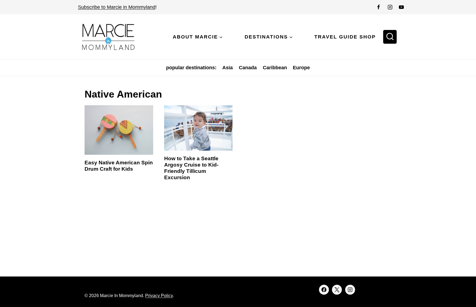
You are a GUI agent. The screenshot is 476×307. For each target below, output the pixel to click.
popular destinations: (191, 67)
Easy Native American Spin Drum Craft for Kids (119, 166)
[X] (337, 290)
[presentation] (119, 130)
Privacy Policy (159, 295)
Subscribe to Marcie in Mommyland (116, 7)
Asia (227, 67)
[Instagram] (390, 7)
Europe (301, 67)
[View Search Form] (390, 37)
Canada (248, 67)
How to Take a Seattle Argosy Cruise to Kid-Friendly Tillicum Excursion (191, 168)
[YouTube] (401, 7)
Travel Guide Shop (345, 37)
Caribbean (275, 67)
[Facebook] (378, 7)
